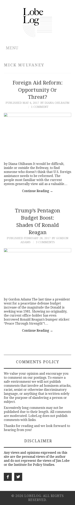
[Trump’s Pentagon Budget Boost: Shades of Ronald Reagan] (37, 270)
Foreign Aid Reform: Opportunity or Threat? (38, 90)
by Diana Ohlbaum (54, 102)
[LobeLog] (37, 22)
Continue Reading (37, 191)
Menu (12, 48)
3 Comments (45, 242)
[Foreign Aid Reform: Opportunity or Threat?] (37, 135)
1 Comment (39, 106)
